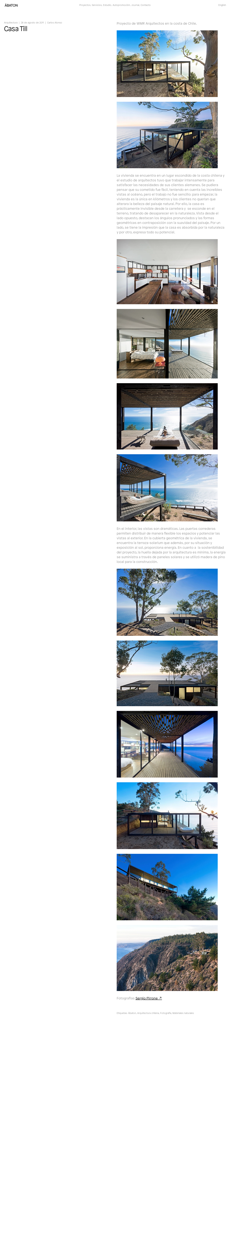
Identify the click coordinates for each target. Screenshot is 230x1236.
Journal (135, 5)
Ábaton (132, 1013)
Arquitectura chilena (148, 1013)
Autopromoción (121, 5)
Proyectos (84, 5)
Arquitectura (11, 22)
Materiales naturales (183, 1013)
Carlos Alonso (54, 22)
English (222, 5)
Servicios (97, 5)
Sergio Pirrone (147, 998)
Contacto (146, 5)
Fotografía (165, 1013)
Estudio (107, 5)
